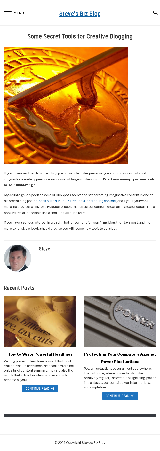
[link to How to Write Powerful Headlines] (40, 321)
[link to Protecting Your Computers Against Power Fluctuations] (120, 321)
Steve (44, 249)
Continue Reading (40, 388)
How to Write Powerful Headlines (40, 354)
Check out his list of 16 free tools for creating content (76, 201)
